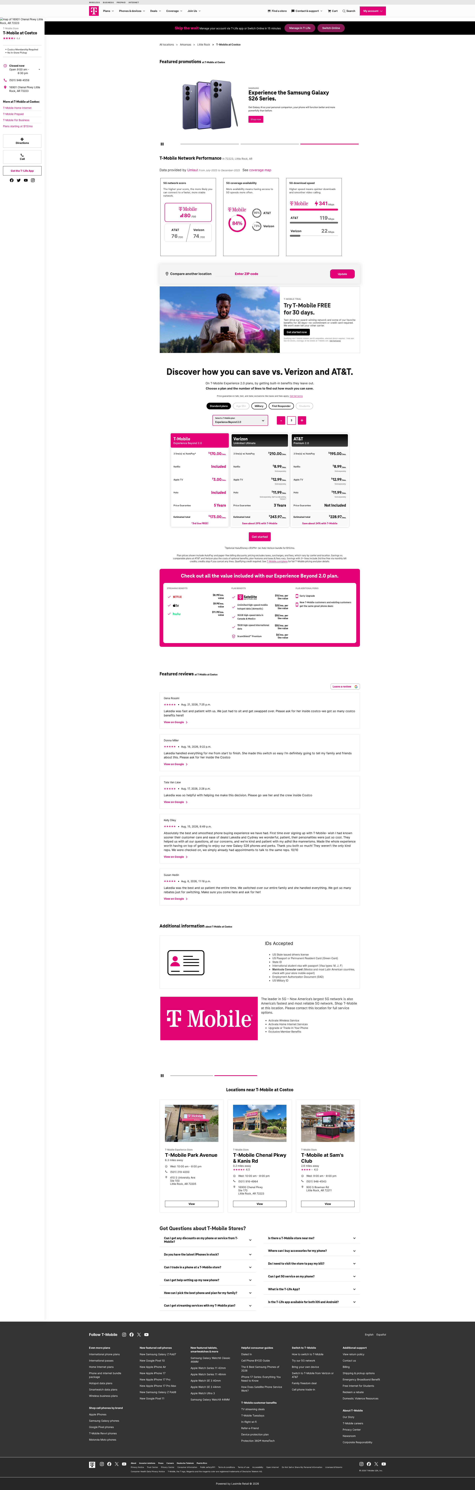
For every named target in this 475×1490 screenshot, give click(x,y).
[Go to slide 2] (242, 145)
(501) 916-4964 (248, 1181)
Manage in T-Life (299, 28)
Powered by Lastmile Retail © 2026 (237, 1483)
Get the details (259, 108)
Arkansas (185, 44)
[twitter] (19, 180)
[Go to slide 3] (302, 145)
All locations (167, 44)
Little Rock (203, 44)
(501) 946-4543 (316, 1181)
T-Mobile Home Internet (17, 107)
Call (22, 156)
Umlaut (193, 170)
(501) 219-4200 (179, 1171)
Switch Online (331, 28)
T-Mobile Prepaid (13, 113)
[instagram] (33, 180)
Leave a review (342, 686)
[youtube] (26, 180)
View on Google (176, 722)
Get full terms (253, 121)
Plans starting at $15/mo (18, 126)
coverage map (260, 170)
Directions (22, 140)
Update (342, 273)
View (192, 1203)
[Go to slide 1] (182, 145)
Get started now (297, 332)
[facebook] (11, 180)
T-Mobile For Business (16, 120)
